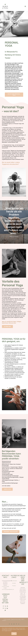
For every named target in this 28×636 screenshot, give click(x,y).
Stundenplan (14, 580)
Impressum (8, 620)
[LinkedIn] (7, 608)
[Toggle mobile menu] (25, 6)
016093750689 (5, 586)
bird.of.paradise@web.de (8, 589)
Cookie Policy (23, 620)
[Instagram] (7, 606)
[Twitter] (5, 606)
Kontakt (14, 583)
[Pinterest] (3, 608)
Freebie (14, 585)
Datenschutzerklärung (16, 620)
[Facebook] (3, 606)
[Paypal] (5, 610)
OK (14, 633)
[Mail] (5, 608)
